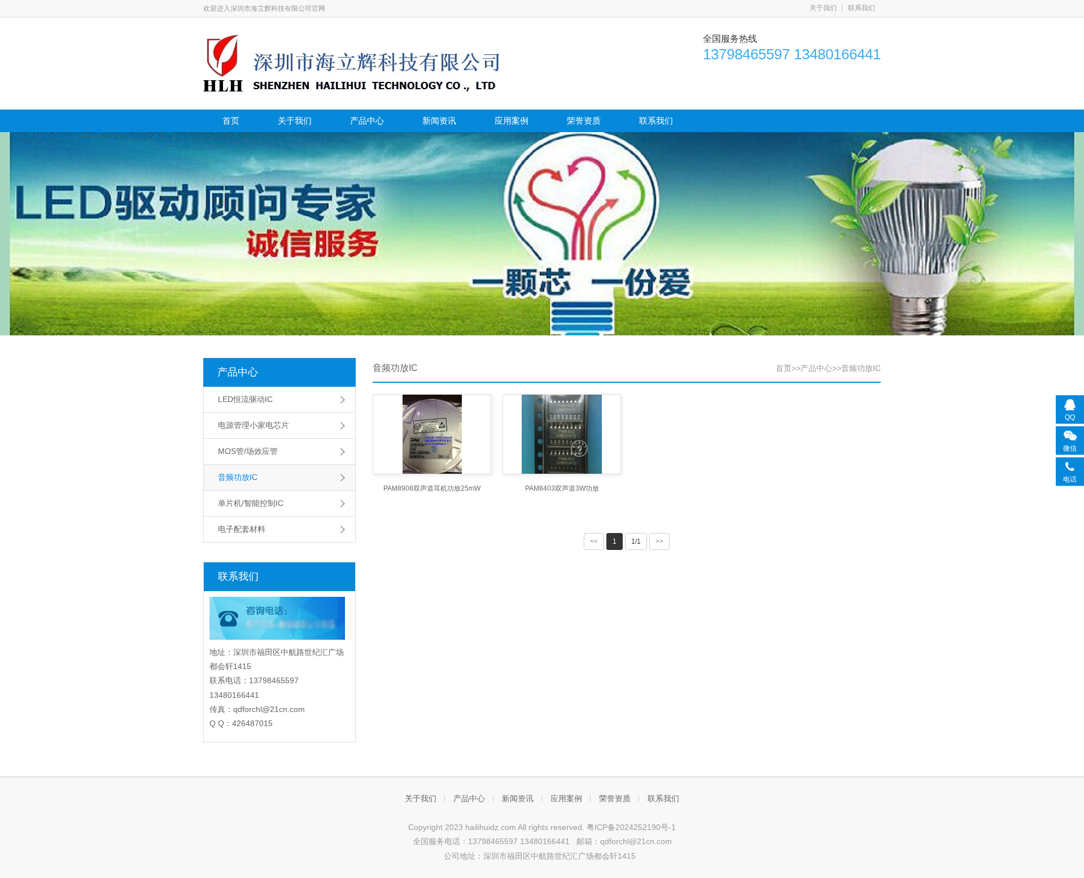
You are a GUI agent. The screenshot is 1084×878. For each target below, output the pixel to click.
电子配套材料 (241, 529)
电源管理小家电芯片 (253, 425)
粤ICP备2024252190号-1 (631, 827)
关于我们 (823, 8)
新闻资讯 (439, 120)
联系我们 (861, 8)
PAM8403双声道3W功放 (562, 488)
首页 (230, 120)
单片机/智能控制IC (250, 503)
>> (659, 541)
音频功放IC (237, 477)
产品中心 (367, 120)
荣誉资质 (584, 120)
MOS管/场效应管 (248, 451)
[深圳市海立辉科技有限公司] (351, 62)
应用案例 (511, 120)
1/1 (636, 541)
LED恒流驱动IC (245, 399)
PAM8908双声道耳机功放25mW (431, 488)
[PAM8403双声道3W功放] (561, 434)
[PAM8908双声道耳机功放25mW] (432, 434)
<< (594, 541)
